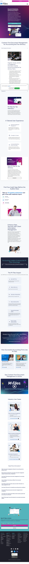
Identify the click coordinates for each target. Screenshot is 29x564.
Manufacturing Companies (8, 542)
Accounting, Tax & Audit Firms (8, 537)
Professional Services (2, 541)
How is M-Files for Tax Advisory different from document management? (11, 483)
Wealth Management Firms (8, 539)
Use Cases (2, 545)
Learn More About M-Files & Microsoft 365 (14, 343)
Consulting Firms (8, 540)
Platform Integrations (2, 539)
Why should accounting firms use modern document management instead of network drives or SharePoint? (13, 475)
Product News (25, 542)
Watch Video (3, 369)
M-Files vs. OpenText (13, 540)
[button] (2, 265)
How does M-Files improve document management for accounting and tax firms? (13, 479)
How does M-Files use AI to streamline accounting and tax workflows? (13, 489)
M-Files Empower (25, 538)
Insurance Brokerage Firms (8, 547)
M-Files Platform (3, 536)
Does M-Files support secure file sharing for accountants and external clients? (13, 500)
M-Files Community (25, 536)
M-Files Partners (20, 539)
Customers (24, 543)
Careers (19, 540)
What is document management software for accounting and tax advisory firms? (13, 472)
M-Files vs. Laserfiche (13, 538)
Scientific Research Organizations (8, 545)
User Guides (24, 540)
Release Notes (25, 539)
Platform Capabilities (3, 538)
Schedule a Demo (20, 538)
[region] (14, 87)
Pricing (1, 537)
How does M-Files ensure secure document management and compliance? (12, 493)
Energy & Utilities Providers (8, 544)
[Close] (27, 85)
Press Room (19, 541)
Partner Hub (24, 541)
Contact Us (19, 537)
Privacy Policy (19, 544)
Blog (1, 542)
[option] (6, 1)
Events (1, 543)
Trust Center (19, 542)
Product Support (25, 537)
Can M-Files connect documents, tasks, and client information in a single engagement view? (13, 486)
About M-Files (19, 536)
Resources (2, 544)
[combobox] (6, 1)
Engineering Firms (8, 541)
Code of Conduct (20, 543)
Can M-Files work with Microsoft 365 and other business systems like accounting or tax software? (13, 496)
